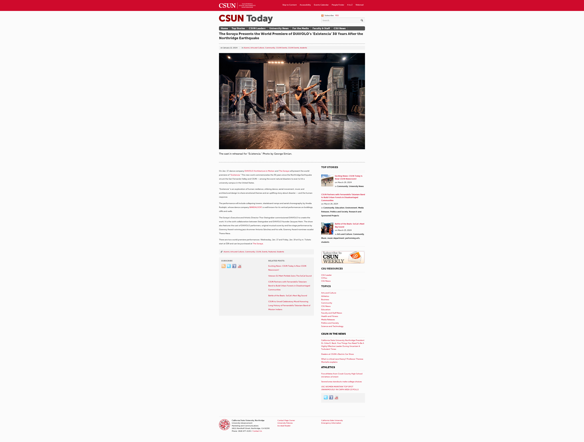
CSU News (340, 28)
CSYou (324, 278)
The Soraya (284, 171)
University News (279, 28)
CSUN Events (281, 48)
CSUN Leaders (257, 28)
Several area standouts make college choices (341, 381)
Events (264, 252)
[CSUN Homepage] (237, 1)
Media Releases (328, 319)
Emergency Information (331, 423)
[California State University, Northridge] (246, 19)
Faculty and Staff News (331, 313)
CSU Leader (326, 275)
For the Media (300, 28)
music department (335, 238)
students (303, 48)
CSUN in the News (333, 333)
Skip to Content (289, 5)
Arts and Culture (257, 48)
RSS (337, 15)
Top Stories (238, 28)
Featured (272, 252)
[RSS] (223, 266)
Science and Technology (332, 326)
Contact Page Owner (286, 420)
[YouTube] (239, 266)
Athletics (325, 296)
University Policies (285, 423)
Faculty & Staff (321, 28)
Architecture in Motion (264, 171)
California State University (332, 420)
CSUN (258, 252)
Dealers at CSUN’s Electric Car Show (337, 354)
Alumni (247, 48)
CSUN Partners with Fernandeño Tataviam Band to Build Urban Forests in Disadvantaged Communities (343, 197)
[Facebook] (234, 266)
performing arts (352, 238)
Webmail (359, 5)
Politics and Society (339, 212)
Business (325, 299)
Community (270, 48)
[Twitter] (229, 266)
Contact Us (257, 431)
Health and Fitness (329, 316)
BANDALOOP (255, 207)
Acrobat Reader (284, 426)
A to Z (350, 5)
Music (324, 238)
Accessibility (305, 5)
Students (280, 252)
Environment (351, 208)
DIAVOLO (249, 171)
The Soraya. (258, 243)
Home (224, 28)
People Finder (338, 5)
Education (339, 208)
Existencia (235, 175)
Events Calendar (321, 5)
